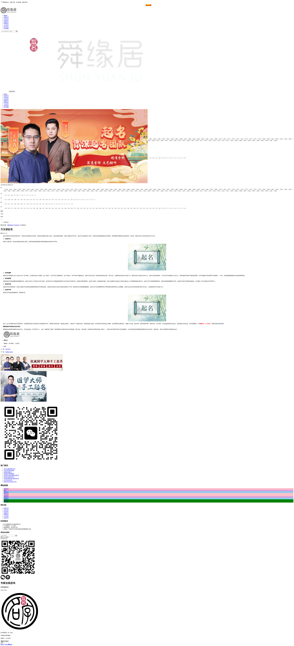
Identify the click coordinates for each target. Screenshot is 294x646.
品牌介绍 (6, 17)
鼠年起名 (6, 493)
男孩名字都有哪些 (9, 473)
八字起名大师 (8, 480)
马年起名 (6, 495)
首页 (3, 644)
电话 (7, 644)
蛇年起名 (6, 498)
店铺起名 (6, 22)
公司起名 (6, 18)
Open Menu (12, 91)
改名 (5, 490)
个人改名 (6, 25)
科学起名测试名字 (9, 477)
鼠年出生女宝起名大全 (10, 481)
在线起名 (6, 5)
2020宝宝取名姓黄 (9, 470)
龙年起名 (6, 26)
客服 (11, 644)
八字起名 (6, 500)
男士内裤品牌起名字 (9, 469)
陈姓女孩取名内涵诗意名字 (11, 478)
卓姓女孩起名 (8, 472)
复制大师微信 (5, 641)
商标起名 (6, 496)
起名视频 (6, 28)
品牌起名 (6, 23)
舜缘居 (5, 15)
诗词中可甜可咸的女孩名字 (11, 475)
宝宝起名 (6, 20)
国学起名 (6, 492)
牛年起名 (6, 501)
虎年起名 (6, 488)
